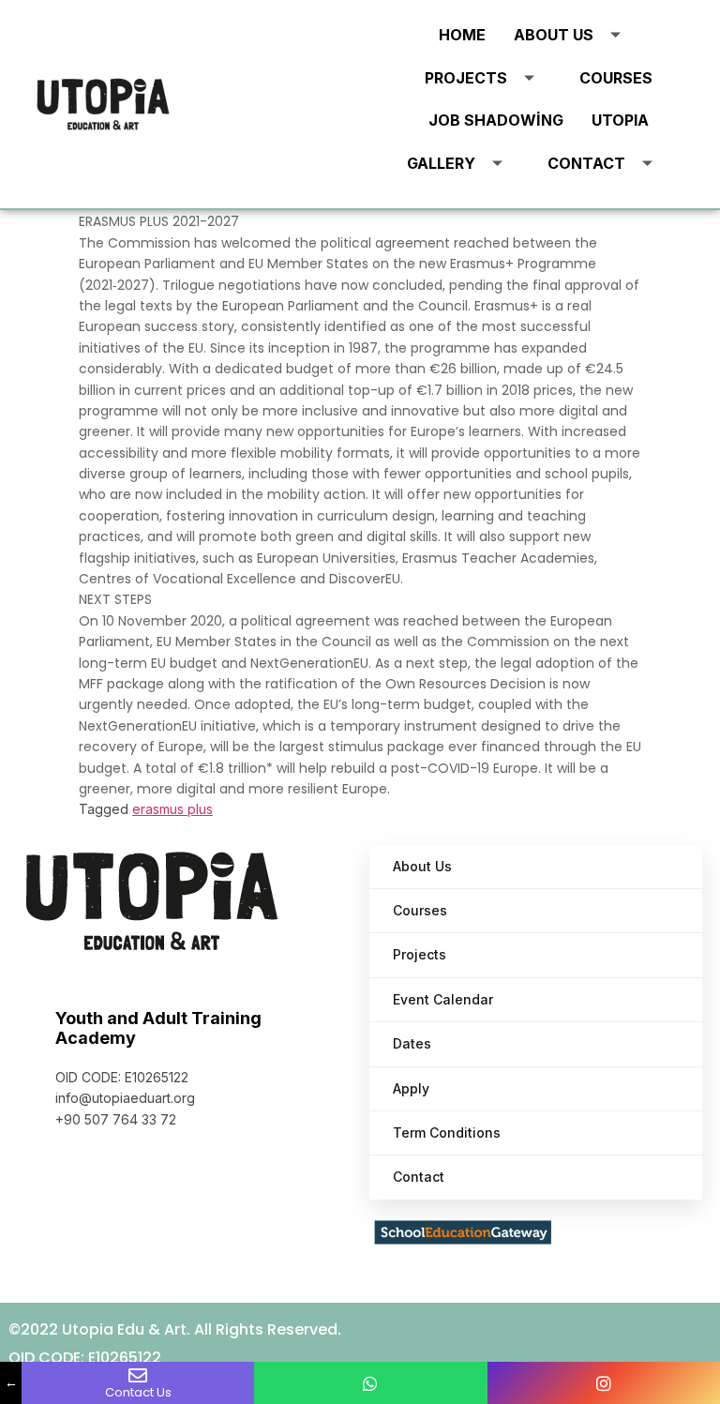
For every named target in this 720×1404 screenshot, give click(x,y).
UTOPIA (620, 120)
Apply (411, 1088)
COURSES (615, 77)
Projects (466, 77)
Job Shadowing (495, 120)
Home (462, 34)
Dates (412, 1043)
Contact (586, 163)
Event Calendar (443, 999)
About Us (553, 34)
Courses (420, 910)
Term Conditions (447, 1132)
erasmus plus (172, 809)
